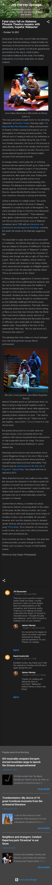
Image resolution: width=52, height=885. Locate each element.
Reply (16, 650)
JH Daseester (20, 591)
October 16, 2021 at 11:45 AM (34, 675)
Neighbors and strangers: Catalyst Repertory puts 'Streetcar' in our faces (21, 840)
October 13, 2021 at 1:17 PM (25, 659)
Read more (44, 789)
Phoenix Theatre (23, 123)
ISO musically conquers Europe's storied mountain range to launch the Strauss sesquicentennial (21, 762)
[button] (48, 22)
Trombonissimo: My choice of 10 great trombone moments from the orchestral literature (22, 801)
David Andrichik (21, 656)
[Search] (48, 5)
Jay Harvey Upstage (26, 5)
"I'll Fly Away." (13, 527)
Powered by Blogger (27, 879)
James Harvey (28, 625)
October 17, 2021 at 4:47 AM (34, 628)
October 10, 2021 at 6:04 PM (25, 594)
